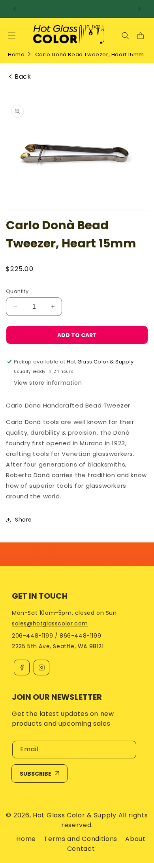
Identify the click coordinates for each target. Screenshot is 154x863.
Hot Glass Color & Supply (74, 815)
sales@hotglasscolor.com (50, 623)
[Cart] (140, 35)
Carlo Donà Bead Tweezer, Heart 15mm (89, 54)
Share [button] (23, 520)
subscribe (35, 774)
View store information (48, 383)
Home (16, 54)
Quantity (17, 291)
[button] (12, 35)
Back (23, 76)
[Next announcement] (139, 8)
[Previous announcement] (14, 8)
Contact (81, 848)
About (135, 838)
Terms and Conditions (80, 838)
